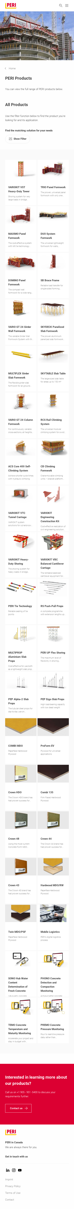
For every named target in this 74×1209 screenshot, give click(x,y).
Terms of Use (12, 1193)
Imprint (9, 1179)
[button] (12, 68)
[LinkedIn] (7, 1170)
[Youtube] (19, 1170)
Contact (9, 1199)
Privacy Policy (12, 1186)
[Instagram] (13, 1170)
